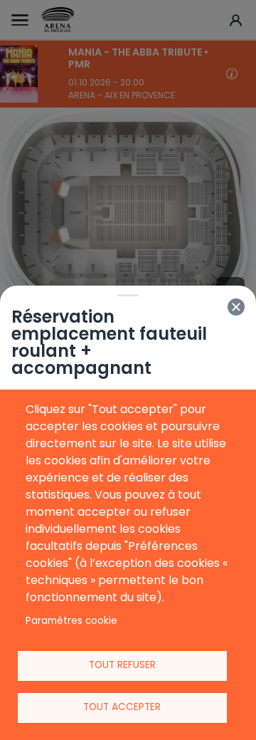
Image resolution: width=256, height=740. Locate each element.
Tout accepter (122, 707)
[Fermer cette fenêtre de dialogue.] (236, 307)
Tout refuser (122, 665)
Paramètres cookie (71, 620)
